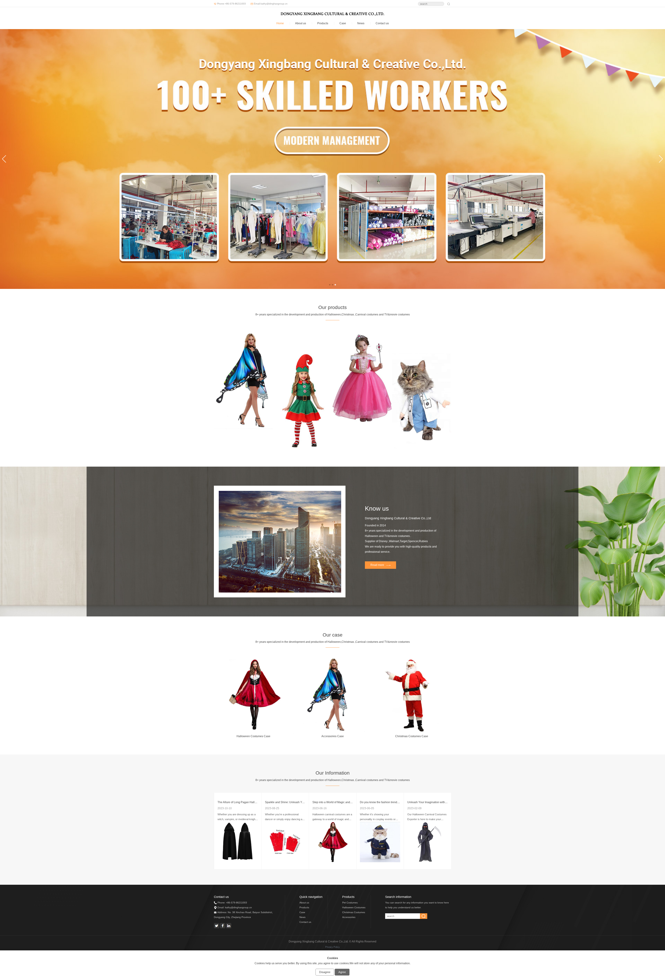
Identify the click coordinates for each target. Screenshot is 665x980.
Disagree (324, 972)
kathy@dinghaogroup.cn (238, 907)
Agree (342, 972)
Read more (378, 564)
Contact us (382, 23)
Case (342, 23)
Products (322, 23)
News (360, 23)
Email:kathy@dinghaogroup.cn (270, 3)
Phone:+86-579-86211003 (231, 3)
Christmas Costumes (353, 912)
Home (280, 23)
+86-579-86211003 (236, 902)
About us (300, 23)
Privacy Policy (332, 947)
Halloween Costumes (353, 907)
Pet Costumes (350, 902)
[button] (329, 284)
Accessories (348, 917)
